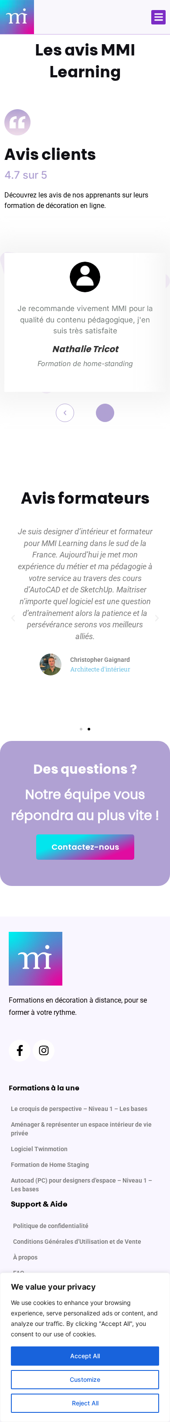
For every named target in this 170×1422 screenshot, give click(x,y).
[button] (158, 17)
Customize (85, 1379)
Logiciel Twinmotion (39, 1148)
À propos (25, 1257)
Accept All (85, 1356)
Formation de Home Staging (50, 1164)
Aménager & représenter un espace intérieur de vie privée (81, 1129)
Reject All (85, 1403)
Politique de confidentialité (50, 1225)
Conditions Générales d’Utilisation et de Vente (77, 1241)
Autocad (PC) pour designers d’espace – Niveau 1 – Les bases (81, 1185)
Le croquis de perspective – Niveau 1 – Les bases (79, 1108)
